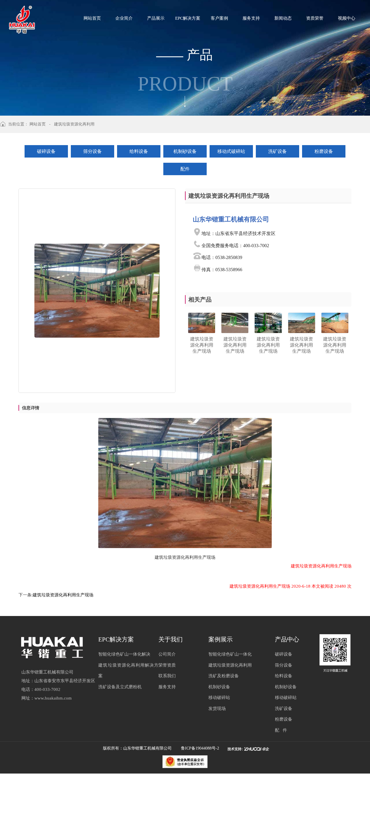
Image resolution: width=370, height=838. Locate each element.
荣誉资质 (167, 665)
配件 (185, 169)
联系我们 (167, 676)
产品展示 (155, 18)
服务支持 (251, 18)
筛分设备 (92, 151)
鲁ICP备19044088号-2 (201, 748)
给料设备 (139, 151)
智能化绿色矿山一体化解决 (124, 654)
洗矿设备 (277, 151)
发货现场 (217, 708)
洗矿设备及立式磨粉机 (120, 687)
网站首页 (92, 18)
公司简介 (167, 654)
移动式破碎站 (231, 151)
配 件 (281, 730)
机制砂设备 (185, 151)
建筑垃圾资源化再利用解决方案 (128, 670)
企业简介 (124, 18)
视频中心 (346, 18)
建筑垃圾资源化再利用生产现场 (63, 595)
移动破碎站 (219, 697)
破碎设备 (46, 151)
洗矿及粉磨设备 (223, 676)
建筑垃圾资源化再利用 (230, 665)
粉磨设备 (323, 151)
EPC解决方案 (187, 18)
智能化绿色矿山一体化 (230, 654)
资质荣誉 (314, 18)
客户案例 (219, 18)
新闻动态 (283, 18)
